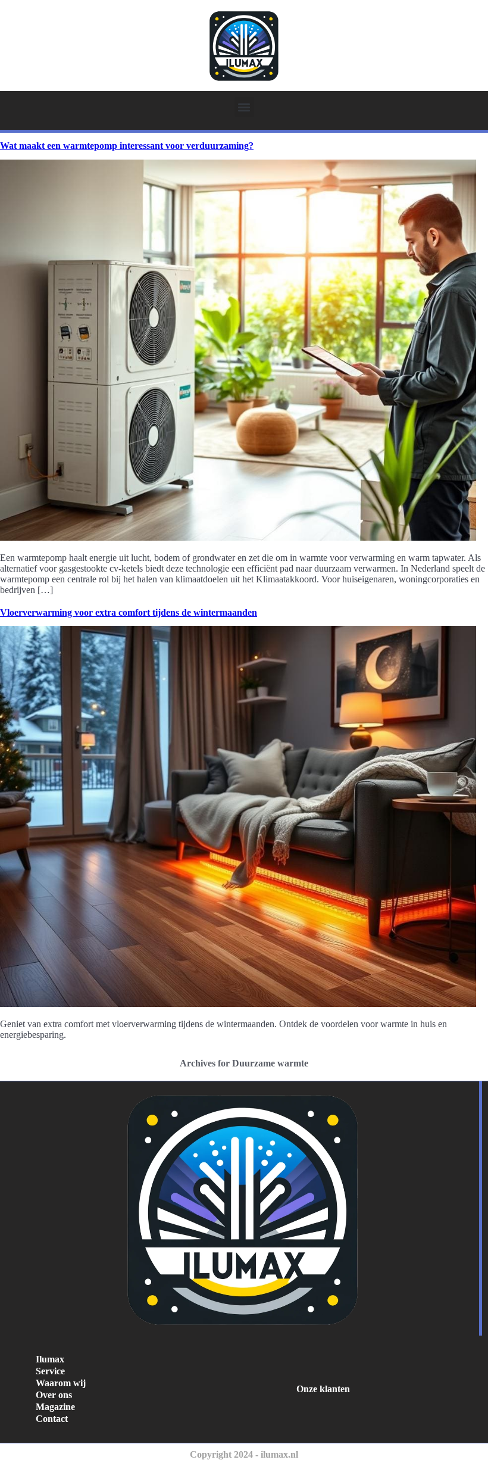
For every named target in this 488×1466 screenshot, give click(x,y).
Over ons (54, 1395)
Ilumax (50, 1359)
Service (50, 1371)
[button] (244, 107)
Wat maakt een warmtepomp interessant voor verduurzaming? (127, 146)
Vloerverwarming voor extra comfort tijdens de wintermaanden (128, 612)
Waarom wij (61, 1383)
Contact (52, 1419)
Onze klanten (323, 1389)
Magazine (55, 1407)
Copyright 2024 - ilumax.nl (244, 1454)
